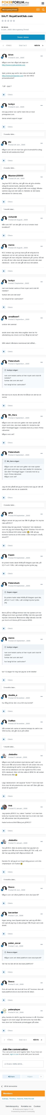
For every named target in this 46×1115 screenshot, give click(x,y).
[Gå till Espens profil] (4, 556)
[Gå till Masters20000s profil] (4, 177)
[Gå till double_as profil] (4, 696)
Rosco (11, 887)
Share (12, 1077)
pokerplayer (14, 1009)
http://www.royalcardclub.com (13, 65)
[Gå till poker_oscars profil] (4, 944)
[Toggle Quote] (5, 370)
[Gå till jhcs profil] (4, 143)
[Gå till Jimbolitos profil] (4, 755)
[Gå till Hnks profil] (4, 807)
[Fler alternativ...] (41, 56)
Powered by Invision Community (23, 1111)
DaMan (11, 720)
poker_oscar (14, 943)
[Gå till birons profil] (4, 56)
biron (6, 27)
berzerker (13, 912)
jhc (9, 142)
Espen (11, 555)
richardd (12, 217)
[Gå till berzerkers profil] (4, 914)
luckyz (11, 104)
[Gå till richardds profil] (4, 218)
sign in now (14, 1054)
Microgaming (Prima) (21, 29)
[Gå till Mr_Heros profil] (4, 416)
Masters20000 (15, 175)
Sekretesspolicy (12, 1106)
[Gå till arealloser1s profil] (4, 318)
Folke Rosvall (29, 1099)
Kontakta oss (26, 1106)
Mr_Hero (12, 415)
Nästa (37, 45)
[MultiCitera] (3, 94)
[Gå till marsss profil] (4, 246)
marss (11, 245)
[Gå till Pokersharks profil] (4, 362)
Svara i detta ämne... (14, 1064)
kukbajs (5, 1099)
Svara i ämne (23, 37)
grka (10, 513)
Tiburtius (12, 1099)
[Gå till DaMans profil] (4, 722)
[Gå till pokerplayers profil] (4, 1011)
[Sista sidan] (43, 45)
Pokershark (14, 361)
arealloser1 (13, 316)
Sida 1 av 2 (23, 45)
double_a (12, 695)
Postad (16, 58)
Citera (10, 95)
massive (20, 1099)
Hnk (10, 805)
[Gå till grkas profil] (4, 514)
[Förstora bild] (28, 532)
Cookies (37, 1106)
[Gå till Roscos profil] (4, 888)
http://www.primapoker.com (12, 76)
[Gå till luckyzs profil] (4, 105)
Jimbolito (12, 754)
